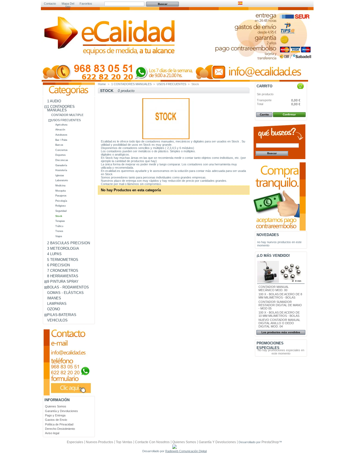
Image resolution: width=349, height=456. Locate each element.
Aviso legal (52, 433)
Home (102, 84)
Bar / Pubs (61, 140)
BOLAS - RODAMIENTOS (68, 287)
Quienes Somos (55, 406)
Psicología (61, 200)
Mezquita (60, 190)
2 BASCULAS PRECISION (68, 243)
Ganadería (61, 165)
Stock (58, 216)
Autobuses (61, 134)
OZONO (53, 309)
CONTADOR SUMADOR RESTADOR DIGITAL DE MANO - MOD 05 (280, 305)
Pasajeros (61, 195)
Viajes (58, 236)
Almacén (60, 129)
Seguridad (61, 211)
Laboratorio (61, 180)
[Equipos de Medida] (110, 46)
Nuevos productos (99, 442)
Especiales (75, 442)
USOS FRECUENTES (66, 120)
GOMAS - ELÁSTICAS (65, 293)
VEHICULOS (57, 320)
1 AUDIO (54, 101)
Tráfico (59, 226)
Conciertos (61, 150)
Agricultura (61, 124)
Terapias (60, 221)
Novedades (268, 235)
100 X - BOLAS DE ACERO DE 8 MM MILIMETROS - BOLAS (280, 296)
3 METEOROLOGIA (63, 248)
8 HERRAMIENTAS (62, 276)
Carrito (264, 86)
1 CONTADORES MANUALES (61, 108)
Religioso (60, 205)
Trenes (59, 231)
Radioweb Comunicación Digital (186, 451)
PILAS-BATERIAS (61, 315)
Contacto (50, 3)
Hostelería (61, 170)
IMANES (54, 298)
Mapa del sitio (68, 4)
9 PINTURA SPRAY (63, 281)
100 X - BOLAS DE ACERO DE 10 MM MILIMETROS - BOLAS (279, 314)
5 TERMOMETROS (62, 260)
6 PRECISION (58, 265)
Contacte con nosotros (152, 442)
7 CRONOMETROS (62, 271)
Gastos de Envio (56, 419)
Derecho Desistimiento (60, 428)
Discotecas (61, 160)
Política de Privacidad (59, 424)
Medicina (60, 185)
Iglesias (59, 175)
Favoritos (86, 3)
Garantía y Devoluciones (61, 411)
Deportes (60, 155)
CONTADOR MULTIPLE (67, 115)
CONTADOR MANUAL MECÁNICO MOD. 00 (273, 288)
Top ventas (124, 442)
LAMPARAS (57, 304)
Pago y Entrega (55, 415)
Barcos (59, 145)
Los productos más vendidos (280, 332)
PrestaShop (270, 442)
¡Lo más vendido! (273, 256)
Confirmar (289, 114)
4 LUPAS (54, 254)
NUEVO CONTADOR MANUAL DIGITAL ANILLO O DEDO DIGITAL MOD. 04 (279, 323)
